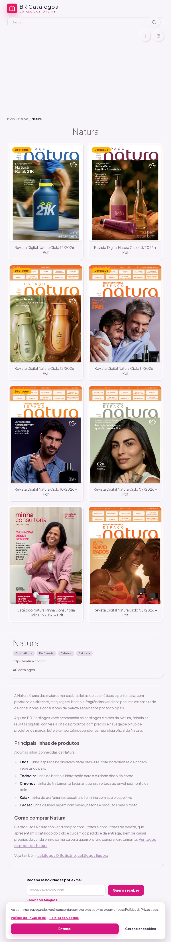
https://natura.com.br (29, 661)
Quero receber (126, 890)
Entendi (64, 929)
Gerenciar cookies (140, 929)
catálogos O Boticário (56, 855)
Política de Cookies (64, 917)
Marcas (23, 119)
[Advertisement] (85, 77)
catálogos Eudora (92, 855)
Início (11, 119)
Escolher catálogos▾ (42, 900)
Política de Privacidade (28, 917)
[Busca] (154, 22)
